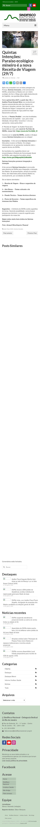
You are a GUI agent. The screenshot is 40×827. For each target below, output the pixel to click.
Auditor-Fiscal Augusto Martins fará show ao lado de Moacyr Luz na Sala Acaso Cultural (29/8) (20, 581)
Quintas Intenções (18, 229)
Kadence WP (23, 823)
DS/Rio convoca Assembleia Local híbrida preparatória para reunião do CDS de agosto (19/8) (19, 653)
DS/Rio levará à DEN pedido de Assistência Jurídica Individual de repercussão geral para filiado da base (18, 592)
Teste (7, 688)
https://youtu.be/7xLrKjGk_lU (26, 131)
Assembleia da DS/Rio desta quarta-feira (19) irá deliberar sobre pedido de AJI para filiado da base (20, 630)
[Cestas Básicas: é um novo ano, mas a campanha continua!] (20, 417)
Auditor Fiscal (6, 229)
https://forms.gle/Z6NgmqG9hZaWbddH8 (17, 157)
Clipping (7, 669)
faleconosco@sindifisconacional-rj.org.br (18, 731)
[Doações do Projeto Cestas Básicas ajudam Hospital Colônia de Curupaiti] (20, 369)
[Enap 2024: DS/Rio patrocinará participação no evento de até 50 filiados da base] (20, 316)
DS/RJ (11, 229)
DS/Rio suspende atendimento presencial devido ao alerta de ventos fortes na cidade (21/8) (20, 620)
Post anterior (7, 233)
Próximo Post (32, 233)
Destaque (8, 672)
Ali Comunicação (32, 821)
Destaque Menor (10, 676)
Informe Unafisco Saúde (13, 680)
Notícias (13, 78)
